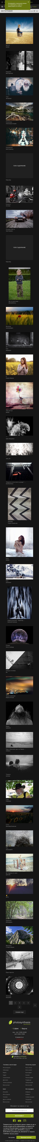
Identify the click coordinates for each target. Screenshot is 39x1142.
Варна (24, 1028)
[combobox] (31, 12)
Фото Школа (6, 1094)
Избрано (27, 1092)
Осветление (6, 1077)
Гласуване (28, 1099)
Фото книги (28, 1070)
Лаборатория (29, 1082)
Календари (28, 1072)
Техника (5, 1097)
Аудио (4, 1075)
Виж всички (6, 1085)
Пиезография (29, 1077)
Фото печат (28, 1067)
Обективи (6, 1070)
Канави (27, 1075)
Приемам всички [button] (26, 1137)
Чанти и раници (7, 1082)
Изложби (5, 1092)
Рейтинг (27, 1094)
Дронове (5, 1080)
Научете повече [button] (14, 1133)
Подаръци (28, 1080)
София (15, 1028)
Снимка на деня (29, 1097)
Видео (4, 1072)
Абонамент (19, 1116)
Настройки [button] (11, 1137)
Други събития (7, 1099)
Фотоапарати (6, 1067)
